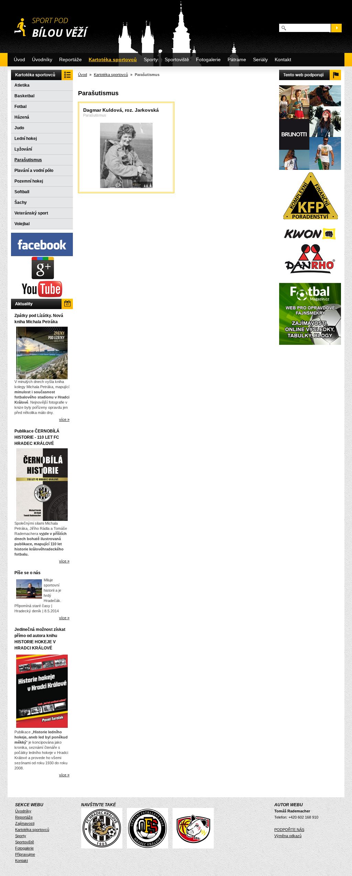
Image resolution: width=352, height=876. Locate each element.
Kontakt (283, 59)
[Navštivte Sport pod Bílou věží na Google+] (42, 278)
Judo (19, 127)
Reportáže (70, 59)
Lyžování (23, 149)
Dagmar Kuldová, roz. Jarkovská (121, 110)
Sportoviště (177, 59)
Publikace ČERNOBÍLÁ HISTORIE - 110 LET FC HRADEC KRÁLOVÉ (36, 437)
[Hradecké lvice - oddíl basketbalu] (195, 847)
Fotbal (20, 106)
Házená (21, 117)
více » (64, 419)
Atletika (22, 85)
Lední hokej (25, 138)
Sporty (151, 59)
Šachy (20, 202)
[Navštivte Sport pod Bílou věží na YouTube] (42, 297)
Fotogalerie (208, 59)
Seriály (260, 59)
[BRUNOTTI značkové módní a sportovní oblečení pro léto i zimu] (310, 168)
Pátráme (237, 59)
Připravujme (25, 854)
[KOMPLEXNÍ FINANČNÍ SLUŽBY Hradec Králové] (310, 221)
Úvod (19, 59)
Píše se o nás (27, 572)
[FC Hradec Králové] (103, 847)
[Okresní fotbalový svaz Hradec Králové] (149, 847)
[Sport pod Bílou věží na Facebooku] (42, 254)
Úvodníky (42, 59)
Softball (21, 191)
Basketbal (24, 96)
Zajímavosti (24, 823)
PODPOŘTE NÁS (289, 830)
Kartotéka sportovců (113, 59)
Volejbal (22, 223)
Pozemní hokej (28, 181)
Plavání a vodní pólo (33, 170)
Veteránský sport (31, 213)
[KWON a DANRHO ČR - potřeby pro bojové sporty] (310, 250)
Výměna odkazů (287, 836)
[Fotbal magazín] (310, 343)
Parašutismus (28, 159)
